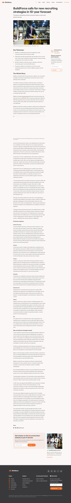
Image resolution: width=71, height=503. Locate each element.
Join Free (30, 445)
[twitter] (13, 427)
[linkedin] (15, 427)
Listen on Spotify (40, 478)
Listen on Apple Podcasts (41, 480)
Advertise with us (26, 478)
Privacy (24, 485)
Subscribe (67, 2)
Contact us (24, 487)
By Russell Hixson (58, 50)
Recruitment (57, 52)
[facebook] (17, 427)
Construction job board (27, 480)
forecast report (25, 96)
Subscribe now (54, 488)
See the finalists (50, 457)
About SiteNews (25, 483)
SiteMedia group (45, 495)
